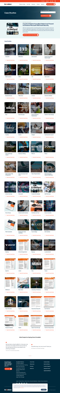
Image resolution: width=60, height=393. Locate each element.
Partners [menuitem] (31, 366)
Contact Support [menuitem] (47, 366)
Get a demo (7, 368)
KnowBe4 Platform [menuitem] (20, 361)
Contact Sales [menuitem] (46, 361)
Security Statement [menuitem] (33, 381)
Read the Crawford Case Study (29, 34)
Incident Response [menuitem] (20, 375)
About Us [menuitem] (32, 368)
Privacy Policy (22, 387)
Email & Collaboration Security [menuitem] (20, 370)
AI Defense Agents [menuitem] (20, 363)
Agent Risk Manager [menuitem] (20, 377)
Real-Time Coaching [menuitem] (20, 366)
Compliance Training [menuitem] (20, 368)
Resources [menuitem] (32, 364)
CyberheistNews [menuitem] (47, 370)
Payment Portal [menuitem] (47, 368)
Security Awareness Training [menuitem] (22, 364)
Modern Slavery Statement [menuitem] (43, 381)
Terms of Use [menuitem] (27, 381)
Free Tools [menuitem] (32, 361)
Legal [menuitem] (17, 381)
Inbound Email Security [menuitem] (20, 372)
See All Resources (45, 15)
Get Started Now (50, 4)
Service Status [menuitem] (47, 364)
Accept (44, 389)
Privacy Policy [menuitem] (21, 381)
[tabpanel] (17, 346)
